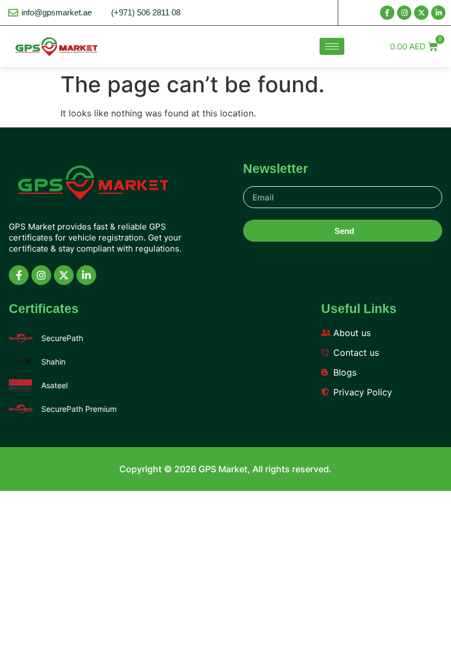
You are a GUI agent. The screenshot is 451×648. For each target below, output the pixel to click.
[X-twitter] (421, 12)
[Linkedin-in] (438, 12)
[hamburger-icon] (332, 46)
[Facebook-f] (387, 12)
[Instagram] (404, 12)
